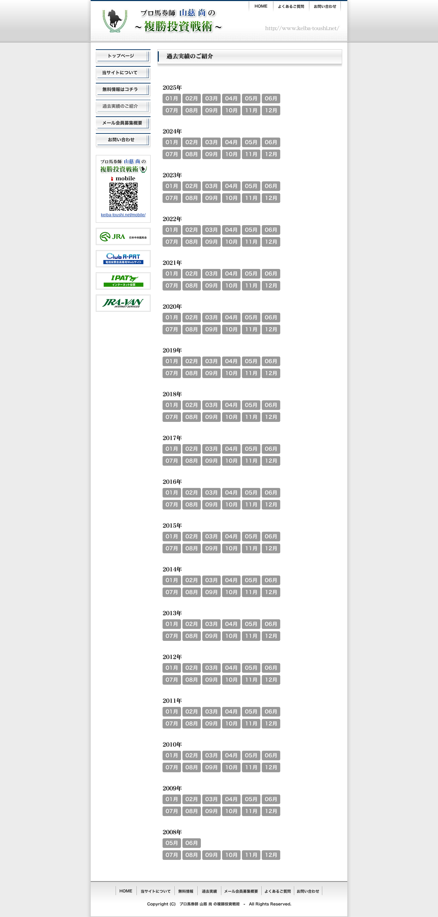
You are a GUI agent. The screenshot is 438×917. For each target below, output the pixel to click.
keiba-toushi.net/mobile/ (123, 214)
